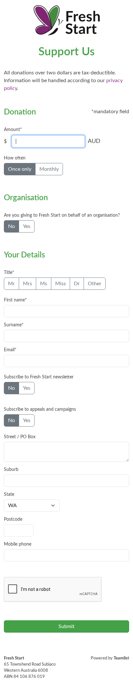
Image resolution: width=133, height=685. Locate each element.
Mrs (27, 283)
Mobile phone (17, 544)
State (9, 494)
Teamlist (121, 658)
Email (9, 350)
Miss (60, 283)
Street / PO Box (20, 437)
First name (14, 300)
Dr (77, 283)
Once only (19, 169)
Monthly (49, 169)
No (11, 226)
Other (94, 283)
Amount (12, 129)
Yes (26, 226)
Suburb (11, 469)
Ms (43, 283)
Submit (66, 626)
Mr (11, 283)
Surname (13, 325)
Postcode (13, 519)
